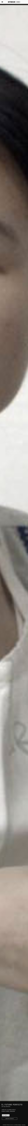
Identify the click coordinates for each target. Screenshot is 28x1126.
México (14, 1109)
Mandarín (12, 1111)
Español (7, 1111)
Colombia (9, 1109)
